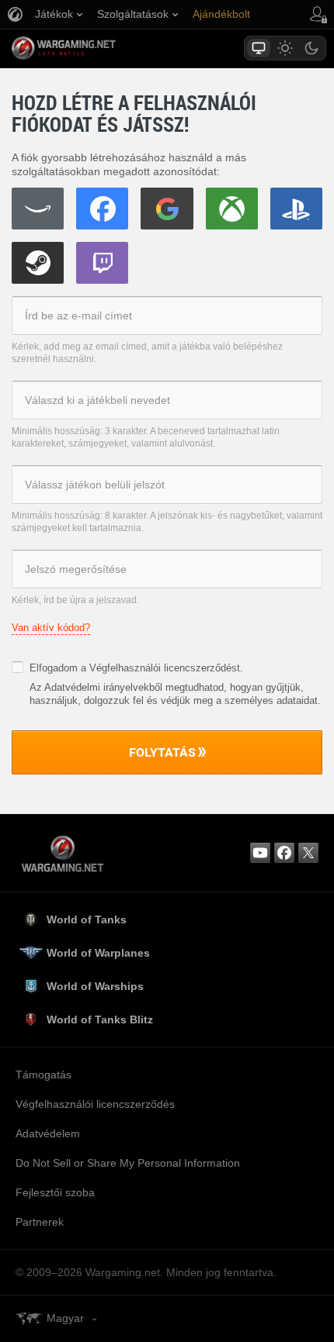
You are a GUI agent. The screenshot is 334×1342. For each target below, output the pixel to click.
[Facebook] (102, 208)
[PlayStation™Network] (296, 208)
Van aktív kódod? (51, 627)
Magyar (65, 1318)
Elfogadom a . (136, 668)
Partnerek (40, 1222)
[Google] (167, 208)
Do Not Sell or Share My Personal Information (128, 1163)
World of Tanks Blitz (100, 1019)
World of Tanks (87, 919)
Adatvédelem (48, 1133)
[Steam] (38, 263)
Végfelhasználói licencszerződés (95, 1104)
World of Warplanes (98, 953)
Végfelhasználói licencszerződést (164, 668)
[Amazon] (38, 208)
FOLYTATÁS (162, 752)
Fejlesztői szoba (55, 1192)
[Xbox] (232, 208)
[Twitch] (102, 263)
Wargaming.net (91, 48)
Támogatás (43, 1074)
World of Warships (95, 986)
